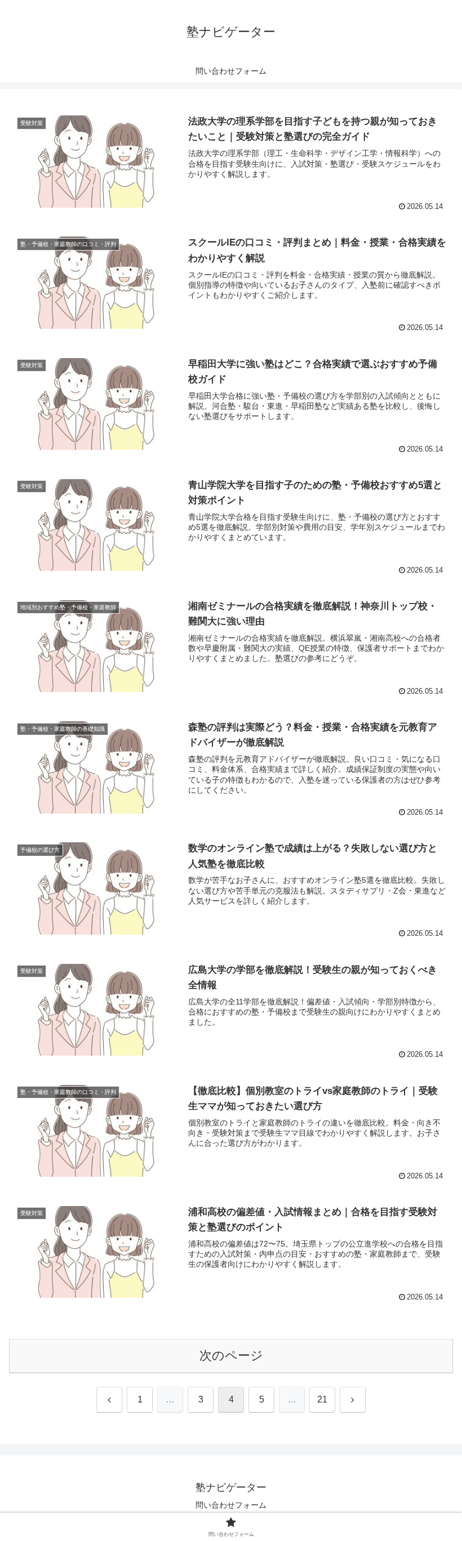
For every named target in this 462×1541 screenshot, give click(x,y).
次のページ (231, 1355)
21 (322, 1399)
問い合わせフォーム (231, 1504)
